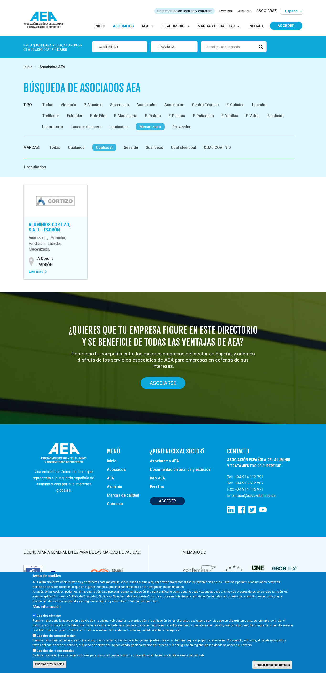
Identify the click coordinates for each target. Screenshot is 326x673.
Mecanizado (150, 126)
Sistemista (119, 105)
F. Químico (235, 105)
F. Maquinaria (125, 115)
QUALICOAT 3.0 (217, 147)
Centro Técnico (205, 105)
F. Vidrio (253, 115)
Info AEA (157, 478)
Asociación (174, 105)
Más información (47, 606)
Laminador (118, 126)
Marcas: (31, 147)
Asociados (116, 469)
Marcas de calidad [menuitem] (216, 26)
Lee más (38, 271)
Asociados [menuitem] (123, 26)
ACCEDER (167, 501)
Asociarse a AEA (164, 461)
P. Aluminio (93, 105)
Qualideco (154, 147)
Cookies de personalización (56, 635)
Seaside (131, 147)
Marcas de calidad (123, 495)
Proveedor (181, 126)
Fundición (275, 115)
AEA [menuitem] (145, 26)
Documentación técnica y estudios (184, 11)
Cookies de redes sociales (55, 650)
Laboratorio (52, 126)
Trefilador (50, 115)
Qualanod (76, 147)
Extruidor (75, 115)
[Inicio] (46, 20)
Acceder (286, 25)
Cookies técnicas (49, 615)
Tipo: (28, 105)
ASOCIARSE (266, 11)
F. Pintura (153, 115)
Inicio (27, 67)
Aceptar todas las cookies (272, 665)
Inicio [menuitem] (100, 26)
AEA (110, 478)
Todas (47, 105)
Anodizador (147, 105)
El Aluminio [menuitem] (173, 26)
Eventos (225, 11)
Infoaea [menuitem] (256, 26)
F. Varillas (229, 115)
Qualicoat (104, 147)
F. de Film (98, 115)
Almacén (68, 105)
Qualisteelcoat (183, 147)
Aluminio (114, 486)
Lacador (259, 105)
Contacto (244, 11)
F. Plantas (176, 115)
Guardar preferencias (49, 664)
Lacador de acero (86, 126)
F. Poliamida (203, 115)
